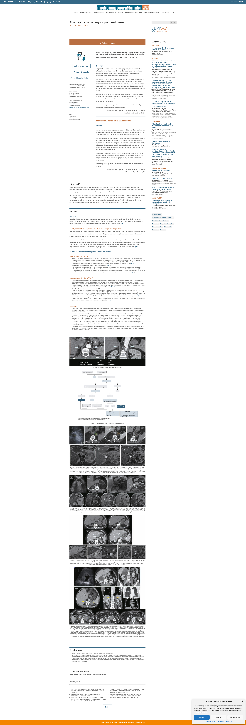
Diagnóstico (155, 224)
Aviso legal (113, 722)
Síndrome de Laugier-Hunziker (162, 178)
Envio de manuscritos (151, 13)
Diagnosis (165, 220)
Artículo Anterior (81, 66)
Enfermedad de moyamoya (161, 171)
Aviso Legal (221, 721)
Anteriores (110, 13)
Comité (120, 13)
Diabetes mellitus (156, 220)
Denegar (218, 717)
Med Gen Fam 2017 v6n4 (77, 26)
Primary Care (170, 224)
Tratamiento (155, 230)
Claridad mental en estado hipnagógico (161, 142)
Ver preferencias (235, 717)
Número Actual (85, 13)
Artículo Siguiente (81, 72)
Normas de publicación (133, 13)
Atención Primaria (156, 214)
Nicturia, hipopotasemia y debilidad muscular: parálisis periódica (164, 188)
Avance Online (98, 13)
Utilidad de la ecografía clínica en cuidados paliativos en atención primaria (163, 125)
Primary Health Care (157, 227)
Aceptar (201, 717)
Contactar (165, 13)
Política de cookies (211, 721)
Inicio (76, 13)
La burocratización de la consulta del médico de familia (163, 49)
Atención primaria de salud (159, 217)
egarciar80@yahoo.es (74, 104)
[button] (242, 701)
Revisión (87, 26)
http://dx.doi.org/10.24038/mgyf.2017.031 (79, 107)
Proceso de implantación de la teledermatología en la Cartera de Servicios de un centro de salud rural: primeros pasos (163, 104)
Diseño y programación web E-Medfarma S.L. (131, 722)
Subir (107, 707)
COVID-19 (170, 217)
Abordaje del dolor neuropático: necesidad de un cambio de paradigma (162, 202)
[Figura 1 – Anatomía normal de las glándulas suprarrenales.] (107, 351)
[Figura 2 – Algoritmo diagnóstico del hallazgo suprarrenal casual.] (107, 396)
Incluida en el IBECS (237, 2)
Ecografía (162, 224)
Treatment (162, 230)
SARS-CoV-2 (167, 227)
